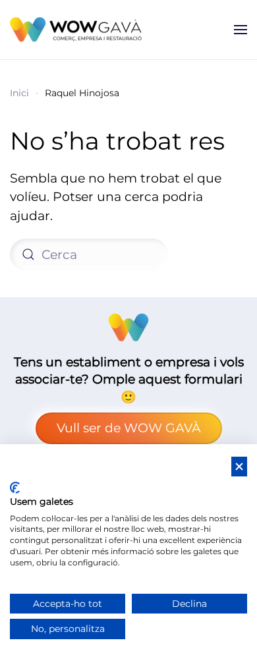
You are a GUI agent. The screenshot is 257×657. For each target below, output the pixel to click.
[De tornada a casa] (78, 29)
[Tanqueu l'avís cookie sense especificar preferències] (239, 467)
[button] (240, 29)
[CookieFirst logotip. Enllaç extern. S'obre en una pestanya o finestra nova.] (15, 488)
